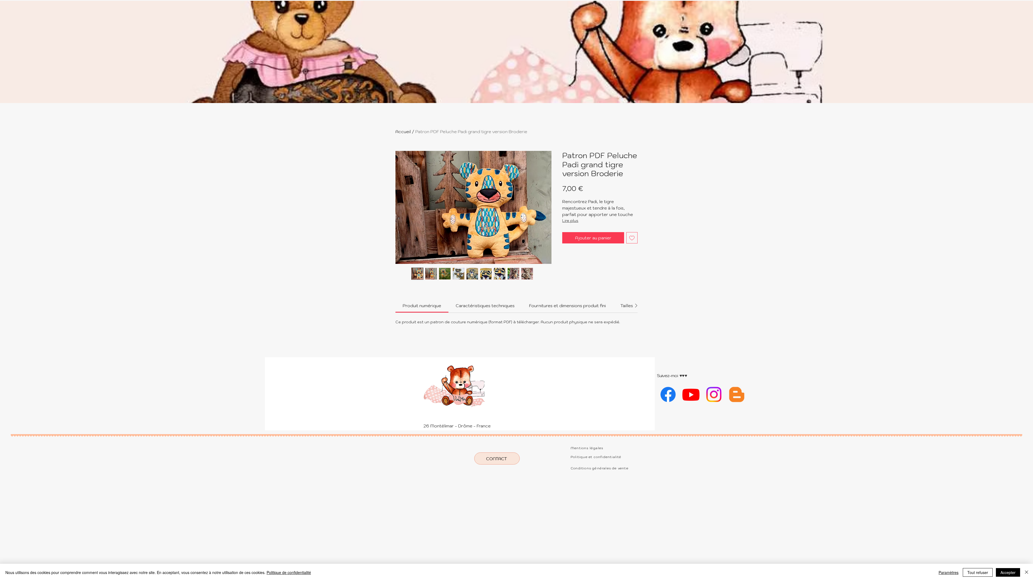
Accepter (1008, 572)
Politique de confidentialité (289, 572)
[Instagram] (714, 394)
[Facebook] (668, 394)
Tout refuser (977, 572)
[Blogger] (737, 394)
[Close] (1026, 572)
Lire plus (570, 220)
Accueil (403, 131)
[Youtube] (691, 394)
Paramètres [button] (948, 572)
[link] (422, 305)
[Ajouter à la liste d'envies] (632, 237)
